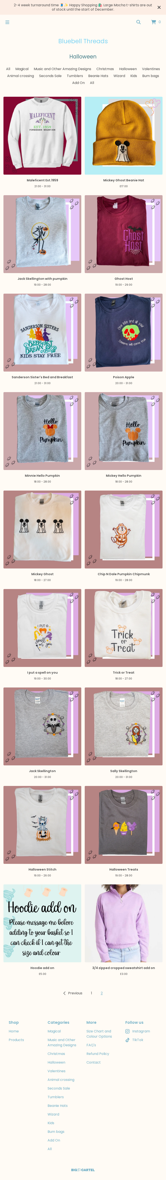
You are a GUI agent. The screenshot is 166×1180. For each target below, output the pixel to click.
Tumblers (75, 75)
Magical (22, 68)
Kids (133, 75)
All (8, 68)
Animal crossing (20, 75)
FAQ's (91, 1045)
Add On (78, 82)
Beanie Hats (98, 75)
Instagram (141, 1031)
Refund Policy (97, 1053)
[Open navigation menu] (7, 22)
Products (16, 1039)
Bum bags (150, 75)
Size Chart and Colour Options (99, 1034)
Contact (93, 1062)
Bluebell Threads (83, 41)
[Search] (138, 22)
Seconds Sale (50, 75)
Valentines (151, 68)
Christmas (105, 68)
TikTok (137, 1039)
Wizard (119, 75)
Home (14, 1031)
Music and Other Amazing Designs (62, 68)
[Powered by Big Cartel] (83, 1170)
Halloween (128, 68)
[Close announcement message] (159, 7)
